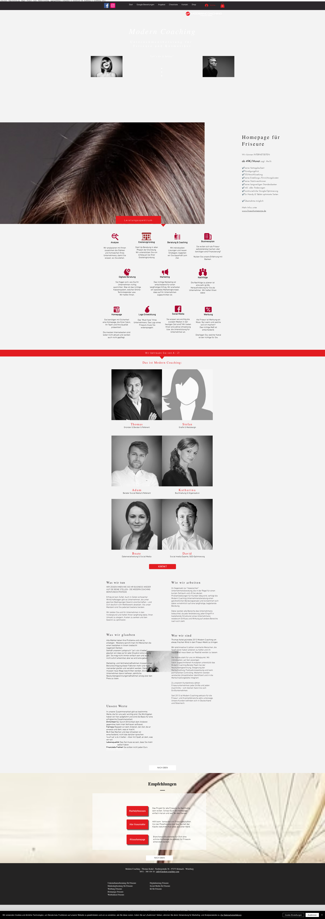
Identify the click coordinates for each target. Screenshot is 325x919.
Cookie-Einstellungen (293, 915)
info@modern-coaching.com (167, 871)
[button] (161, 4)
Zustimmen (312, 915)
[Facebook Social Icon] (106, 5)
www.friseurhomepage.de (254, 210)
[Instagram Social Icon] (112, 5)
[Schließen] (321, 915)
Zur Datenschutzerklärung (231, 915)
